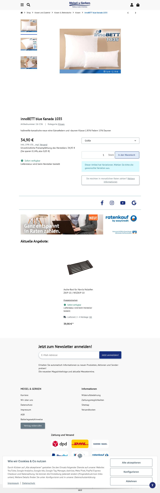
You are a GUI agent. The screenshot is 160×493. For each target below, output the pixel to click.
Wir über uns (27, 400)
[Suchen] (28, 5)
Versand (43, 144)
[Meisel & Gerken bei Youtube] (123, 203)
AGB (23, 414)
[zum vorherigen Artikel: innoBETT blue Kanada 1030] (128, 13)
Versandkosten (88, 409)
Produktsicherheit (71, 300)
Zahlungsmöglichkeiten (93, 400)
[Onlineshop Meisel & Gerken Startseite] (80, 4)
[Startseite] (22, 12)
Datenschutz (28, 483)
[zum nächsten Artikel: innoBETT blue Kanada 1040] (135, 13)
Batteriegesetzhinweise (32, 419)
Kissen (61, 124)
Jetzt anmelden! (110, 355)
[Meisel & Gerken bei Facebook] (102, 203)
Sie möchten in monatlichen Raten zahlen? (110, 180)
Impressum (13, 483)
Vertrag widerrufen (33, 425)
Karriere (24, 395)
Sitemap (85, 404)
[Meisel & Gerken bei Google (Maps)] (134, 203)
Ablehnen (131, 481)
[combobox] (110, 141)
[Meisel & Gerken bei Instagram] (112, 203)
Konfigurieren (131, 471)
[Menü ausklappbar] (22, 5)
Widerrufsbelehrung (91, 395)
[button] (131, 5)
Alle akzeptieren (131, 462)
